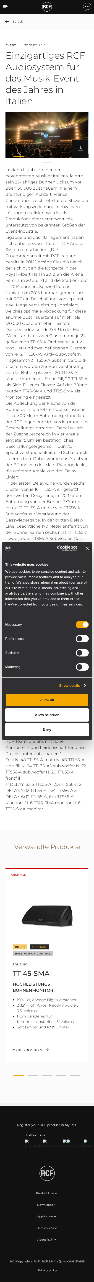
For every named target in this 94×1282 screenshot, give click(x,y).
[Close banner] (87, 548)
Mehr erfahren (27, 1049)
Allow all (47, 700)
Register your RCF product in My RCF (47, 1125)
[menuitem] (47, 1270)
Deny (47, 730)
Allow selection (47, 715)
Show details (69, 685)
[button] (18, 156)
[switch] (82, 638)
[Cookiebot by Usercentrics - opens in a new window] (58, 548)
